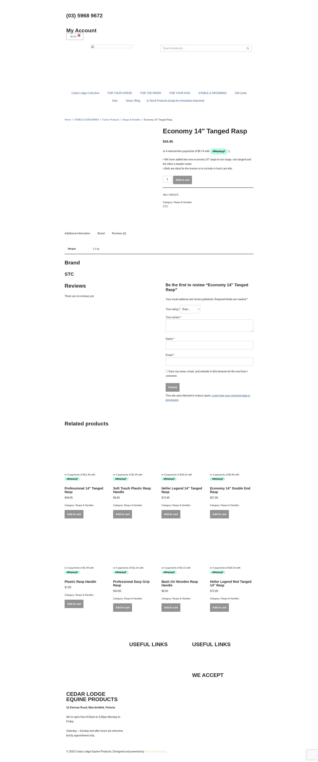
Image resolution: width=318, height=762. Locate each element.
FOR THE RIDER (150, 93)
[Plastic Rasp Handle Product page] (86, 544)
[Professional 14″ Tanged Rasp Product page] (86, 451)
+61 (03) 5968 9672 (213, 652)
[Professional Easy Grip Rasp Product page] (134, 544)
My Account (81, 30)
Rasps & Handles (132, 119)
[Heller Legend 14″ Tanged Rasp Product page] (183, 451)
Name (170, 338)
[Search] (248, 48)
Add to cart (182, 180)
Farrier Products (110, 119)
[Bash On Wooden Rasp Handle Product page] (183, 544)
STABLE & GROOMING (212, 93)
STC (165, 206)
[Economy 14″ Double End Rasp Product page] (231, 451)
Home (68, 119)
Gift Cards (241, 93)
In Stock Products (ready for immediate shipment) (175, 100)
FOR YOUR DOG (179, 93)
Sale (115, 100)
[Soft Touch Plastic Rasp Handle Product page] (134, 451)
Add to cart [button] (74, 514)
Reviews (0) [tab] (119, 233)
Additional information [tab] (77, 233)
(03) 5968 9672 (84, 16)
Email (170, 355)
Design (162, 751)
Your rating (173, 309)
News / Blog (133, 100)
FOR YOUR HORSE (120, 93)
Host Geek (151, 751)
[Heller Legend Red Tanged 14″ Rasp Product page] (231, 544)
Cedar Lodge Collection (85, 93)
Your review (173, 317)
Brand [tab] (101, 233)
